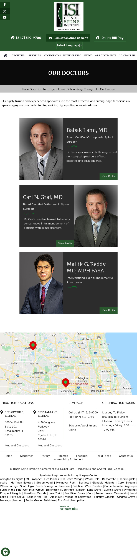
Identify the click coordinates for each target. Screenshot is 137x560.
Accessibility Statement (68, 459)
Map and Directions (17, 445)
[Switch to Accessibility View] (5, 552)
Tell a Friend (103, 455)
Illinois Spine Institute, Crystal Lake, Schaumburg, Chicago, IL (60, 89)
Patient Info (72, 55)
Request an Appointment (71, 38)
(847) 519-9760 (84, 416)
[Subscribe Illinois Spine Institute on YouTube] (5, 17)
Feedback (82, 455)
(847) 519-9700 (28, 38)
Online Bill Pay (112, 38)
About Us (18, 55)
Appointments (105, 55)
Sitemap (63, 455)
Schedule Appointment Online (82, 427)
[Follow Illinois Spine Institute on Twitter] (5, 11)
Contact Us (127, 55)
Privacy (45, 455)
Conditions (52, 55)
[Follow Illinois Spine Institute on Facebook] (5, 5)
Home (5, 55)
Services (34, 55)
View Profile (108, 176)
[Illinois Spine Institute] (68, 16)
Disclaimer (26, 455)
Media (88, 55)
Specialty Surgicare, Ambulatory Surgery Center (68, 475)
